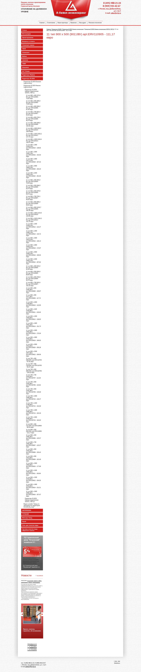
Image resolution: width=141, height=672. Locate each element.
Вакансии (73, 23)
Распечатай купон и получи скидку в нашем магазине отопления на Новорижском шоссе (31, 560)
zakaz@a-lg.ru (116, 13)
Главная (41, 23)
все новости (40, 575)
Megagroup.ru (117, 663)
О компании (51, 23)
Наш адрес (82, 23)
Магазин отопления (95, 23)
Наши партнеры (62, 23)
